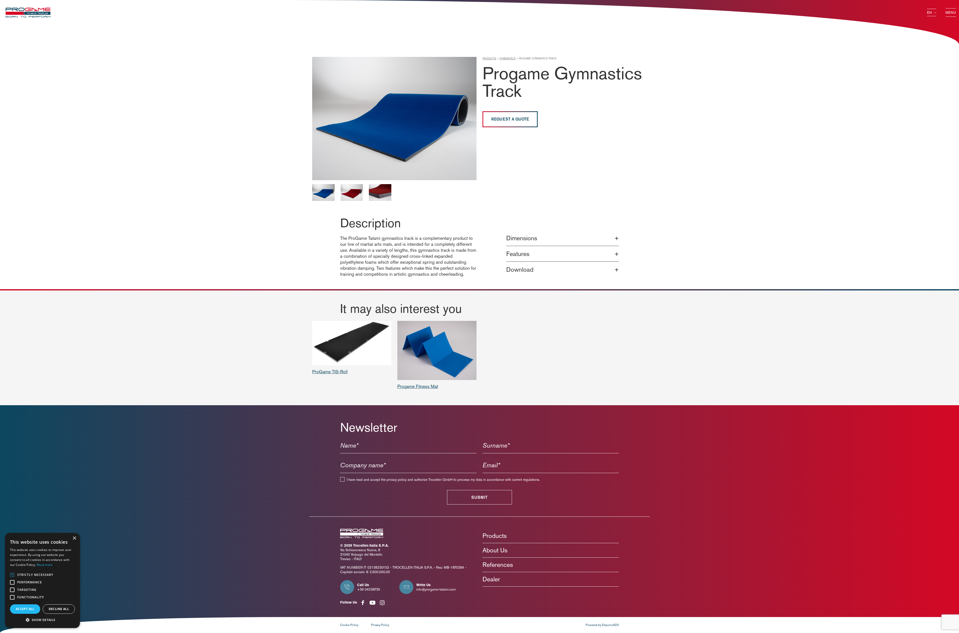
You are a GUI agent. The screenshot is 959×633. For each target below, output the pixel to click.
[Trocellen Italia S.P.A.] (28, 11)
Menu (951, 12)
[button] (42, 620)
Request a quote (510, 119)
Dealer (491, 579)
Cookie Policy (349, 625)
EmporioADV (610, 625)
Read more (45, 565)
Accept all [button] (25, 609)
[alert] (42, 580)
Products (489, 58)
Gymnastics (507, 58)
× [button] (74, 538)
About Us (494, 550)
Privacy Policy (380, 625)
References (497, 564)
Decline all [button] (59, 609)
